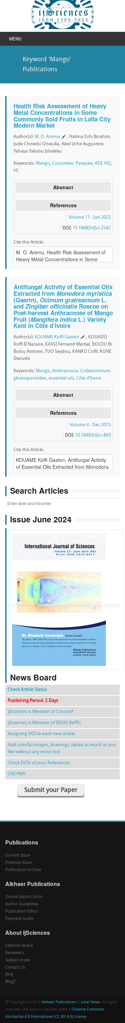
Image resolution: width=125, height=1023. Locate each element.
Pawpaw (84, 163)
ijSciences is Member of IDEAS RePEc (44, 723)
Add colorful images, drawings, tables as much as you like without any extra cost (62, 748)
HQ (107, 163)
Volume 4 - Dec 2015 (90, 425)
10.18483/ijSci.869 (93, 435)
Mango (43, 163)
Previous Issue (18, 863)
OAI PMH (17, 774)
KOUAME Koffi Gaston (57, 337)
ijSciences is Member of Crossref (40, 712)
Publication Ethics (21, 912)
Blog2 (10, 982)
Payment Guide (19, 919)
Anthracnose (65, 371)
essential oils (61, 378)
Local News (90, 1002)
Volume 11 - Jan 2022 (89, 217)
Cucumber (63, 163)
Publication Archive (23, 870)
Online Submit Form (24, 897)
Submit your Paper (50, 790)
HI (16, 170)
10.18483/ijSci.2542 (92, 228)
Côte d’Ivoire (88, 378)
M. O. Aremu (47, 137)
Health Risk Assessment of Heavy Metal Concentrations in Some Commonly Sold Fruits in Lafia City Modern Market (62, 115)
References (63, 205)
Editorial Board (19, 946)
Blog (9, 974)
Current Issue (17, 855)
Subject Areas (17, 960)
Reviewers (14, 953)
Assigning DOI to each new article (41, 734)
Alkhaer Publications (59, 1002)
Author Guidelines (21, 904)
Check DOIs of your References (39, 763)
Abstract (63, 187)
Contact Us (15, 968)
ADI (98, 163)
